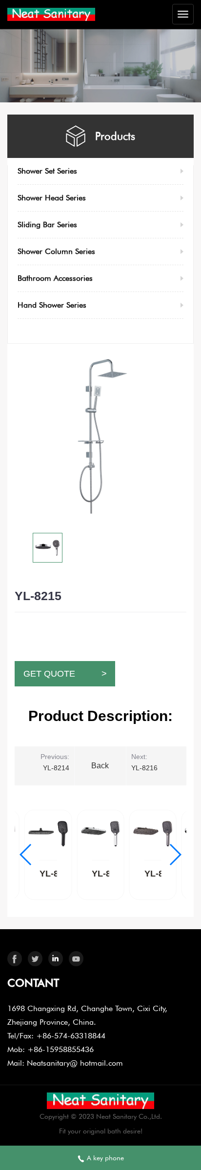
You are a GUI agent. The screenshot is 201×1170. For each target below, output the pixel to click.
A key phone (104, 1158)
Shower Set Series (47, 171)
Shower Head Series (52, 197)
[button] (174, 854)
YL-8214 (56, 768)
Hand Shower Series (52, 305)
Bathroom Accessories (55, 278)
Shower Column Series (56, 251)
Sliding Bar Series (47, 224)
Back (100, 765)
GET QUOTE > (65, 674)
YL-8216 (144, 768)
